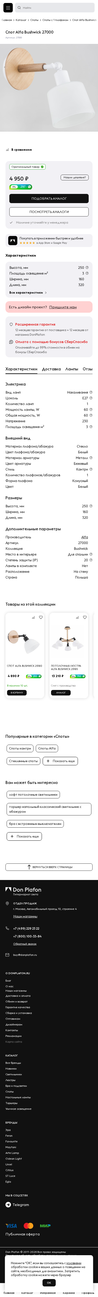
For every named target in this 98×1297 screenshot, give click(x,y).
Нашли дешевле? (75, 177)
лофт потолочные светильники (33, 794)
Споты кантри (20, 748)
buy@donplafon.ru (25, 954)
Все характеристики (26, 292)
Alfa (84, 537)
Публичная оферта (22, 1234)
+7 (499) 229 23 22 (26, 928)
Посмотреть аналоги (49, 212)
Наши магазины (25, 916)
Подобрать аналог (49, 198)
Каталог (11, 1055)
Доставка (51, 369)
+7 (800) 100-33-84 (27, 936)
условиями (73, 1263)
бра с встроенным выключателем (35, 824)
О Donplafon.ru (17, 973)
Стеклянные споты (23, 761)
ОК (49, 1282)
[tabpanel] (49, 88)
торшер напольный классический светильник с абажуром (45, 809)
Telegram (20, 1204)
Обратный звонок (24, 943)
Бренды (11, 1122)
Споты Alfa (47, 748)
